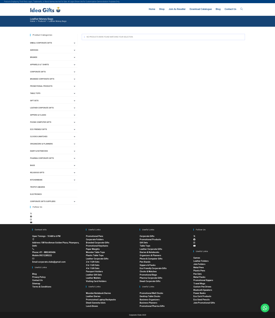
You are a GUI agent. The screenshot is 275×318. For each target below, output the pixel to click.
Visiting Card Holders (96, 281)
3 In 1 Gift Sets (92, 265)
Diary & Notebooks (39, 151)
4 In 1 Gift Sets (92, 268)
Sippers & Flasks (38, 115)
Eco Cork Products (202, 296)
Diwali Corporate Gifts (41, 43)
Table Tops (35, 93)
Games (196, 258)
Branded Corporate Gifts (97, 242)
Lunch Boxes (92, 306)
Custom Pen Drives (202, 287)
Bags (32, 165)
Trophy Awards (37, 187)
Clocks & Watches (38, 137)
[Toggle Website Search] (241, 9)
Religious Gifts (37, 173)
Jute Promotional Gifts (204, 303)
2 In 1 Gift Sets (92, 262)
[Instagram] (31, 220)
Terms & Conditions (41, 287)
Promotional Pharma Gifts (152, 306)
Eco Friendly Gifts (38, 129)
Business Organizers (150, 299)
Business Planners (148, 303)
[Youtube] (31, 222)
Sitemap (36, 283)
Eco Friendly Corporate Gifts (153, 268)
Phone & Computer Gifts (151, 259)
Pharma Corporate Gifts (42, 158)
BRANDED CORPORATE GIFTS (42, 79)
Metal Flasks (199, 277)
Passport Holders (94, 271)
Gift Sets (34, 101)
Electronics (36, 194)
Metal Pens (198, 267)
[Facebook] (31, 216)
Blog (34, 274)
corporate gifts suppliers (42, 201)
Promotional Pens (94, 236)
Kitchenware (36, 180)
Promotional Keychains (97, 246)
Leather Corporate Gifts (42, 108)
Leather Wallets (93, 278)
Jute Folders (199, 264)
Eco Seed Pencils (201, 299)
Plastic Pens (199, 270)
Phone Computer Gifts (40, 122)
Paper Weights (93, 249)
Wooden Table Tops (95, 252)
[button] (265, 308)
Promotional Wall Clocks (151, 293)
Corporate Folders (95, 239)
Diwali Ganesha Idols (96, 303)
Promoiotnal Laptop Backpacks (101, 299)
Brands (33, 57)
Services (34, 50)
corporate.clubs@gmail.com (52, 262)
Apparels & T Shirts (39, 65)
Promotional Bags (148, 275)
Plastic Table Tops (95, 255)
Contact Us (37, 280)
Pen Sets (197, 274)
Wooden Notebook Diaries (98, 293)
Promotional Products (41, 86)
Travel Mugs (199, 283)
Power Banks (199, 293)
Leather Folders (201, 261)
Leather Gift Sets (94, 275)
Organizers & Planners (41, 144)
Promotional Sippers (203, 280)
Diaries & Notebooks (149, 252)
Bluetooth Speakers (202, 290)
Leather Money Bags (57, 21)
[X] (31, 213)
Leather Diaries (93, 296)
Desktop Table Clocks (150, 296)
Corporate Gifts (38, 72)
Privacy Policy (39, 277)
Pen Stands (145, 262)
